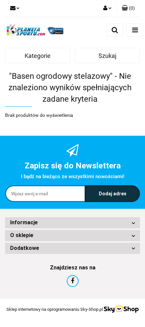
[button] (128, 8)
